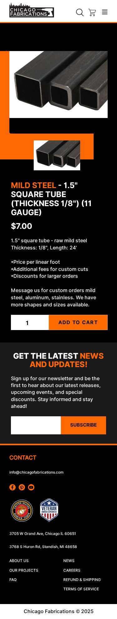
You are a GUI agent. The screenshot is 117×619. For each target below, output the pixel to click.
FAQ (13, 579)
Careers (71, 570)
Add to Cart (78, 322)
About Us (19, 560)
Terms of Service (81, 589)
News (69, 560)
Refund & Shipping (82, 579)
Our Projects (23, 570)
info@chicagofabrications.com (36, 472)
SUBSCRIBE (83, 425)
